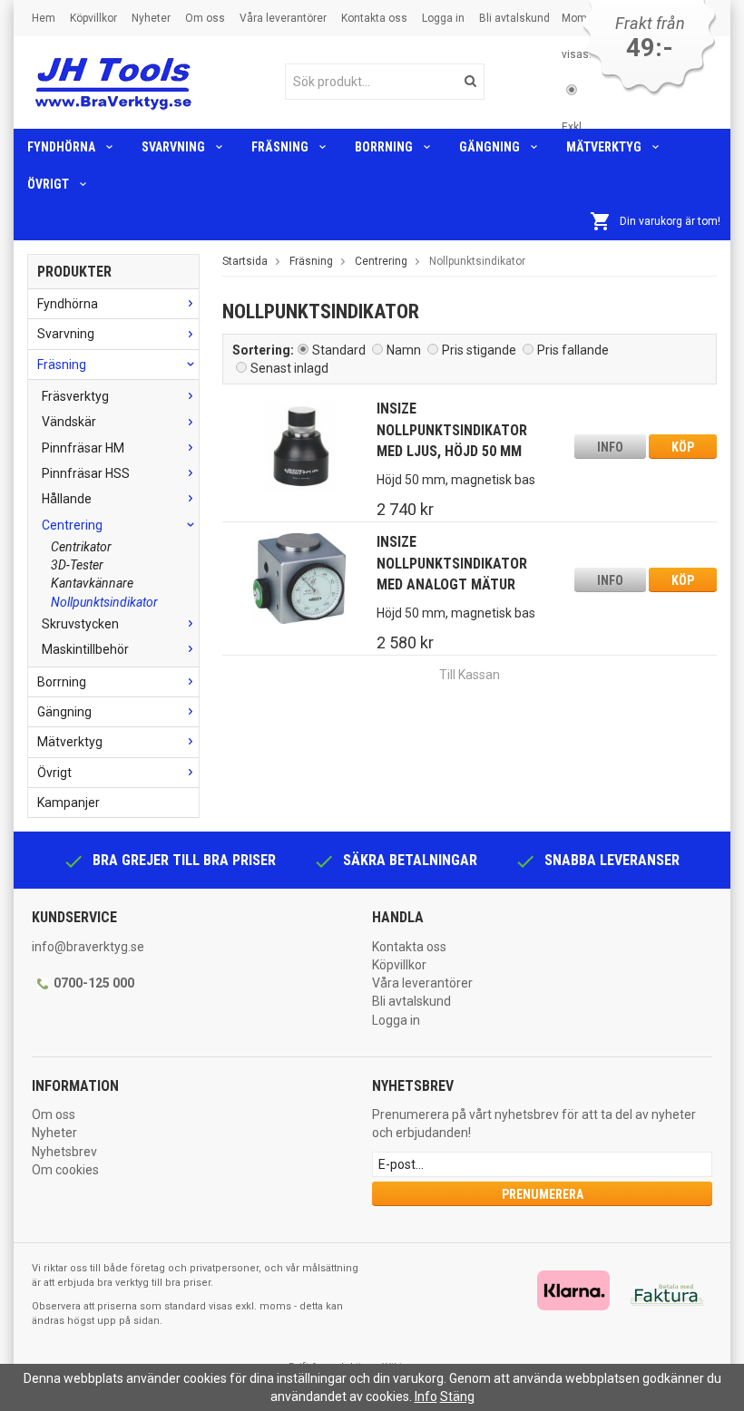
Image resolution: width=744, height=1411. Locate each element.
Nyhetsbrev (64, 1151)
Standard (339, 350)
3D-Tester (77, 565)
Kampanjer (68, 802)
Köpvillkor (93, 18)
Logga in (443, 18)
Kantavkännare (92, 583)
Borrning (384, 147)
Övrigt (48, 184)
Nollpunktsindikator (104, 602)
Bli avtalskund (514, 18)
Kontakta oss (374, 18)
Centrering (72, 525)
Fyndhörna (61, 147)
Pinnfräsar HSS (86, 473)
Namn (404, 350)
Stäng (457, 1396)
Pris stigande (479, 350)
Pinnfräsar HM (83, 448)
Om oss (205, 18)
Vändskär (69, 421)
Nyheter (151, 18)
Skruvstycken (80, 624)
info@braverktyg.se (88, 946)
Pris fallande (573, 350)
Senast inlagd (289, 368)
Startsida (245, 261)
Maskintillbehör (85, 649)
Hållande (67, 498)
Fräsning (279, 147)
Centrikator (81, 547)
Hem (43, 18)
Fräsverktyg (75, 396)
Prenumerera (542, 1194)
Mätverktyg (603, 147)
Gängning (489, 147)
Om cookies (65, 1170)
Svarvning (173, 147)
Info (610, 447)
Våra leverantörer (283, 18)
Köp (682, 447)
